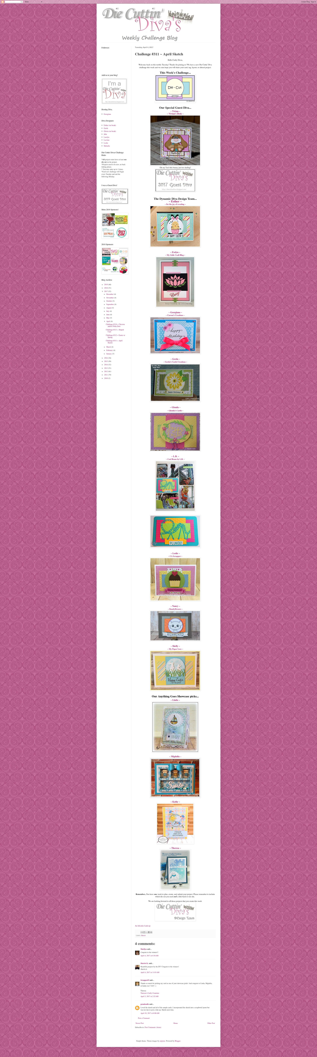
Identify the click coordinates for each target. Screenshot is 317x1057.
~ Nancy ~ (175, 606)
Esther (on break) (110, 125)
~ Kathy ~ (175, 801)
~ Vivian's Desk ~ (175, 113)
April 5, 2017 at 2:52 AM (149, 996)
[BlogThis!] (144, 932)
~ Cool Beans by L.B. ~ (175, 459)
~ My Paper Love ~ (175, 649)
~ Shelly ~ (175, 646)
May (108, 318)
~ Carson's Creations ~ (175, 315)
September (110, 304)
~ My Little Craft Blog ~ (175, 255)
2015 (106, 361)
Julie (105, 134)
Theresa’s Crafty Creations (150, 993)
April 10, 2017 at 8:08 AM (150, 1013)
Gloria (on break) (110, 131)
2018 (106, 288)
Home (175, 1023)
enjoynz (162, 1041)
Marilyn (144, 949)
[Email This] (142, 932)
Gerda (106, 128)
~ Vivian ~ (175, 111)
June (108, 314)
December (110, 294)
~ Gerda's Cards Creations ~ (175, 361)
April (108, 321)
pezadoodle (145, 1004)
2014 (106, 364)
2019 (106, 284)
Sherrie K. (144, 963)
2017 (106, 291)
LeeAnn (106, 140)
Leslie (106, 143)
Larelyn (106, 137)
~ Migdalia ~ (175, 756)
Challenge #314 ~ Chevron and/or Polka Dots (115, 325)
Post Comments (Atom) (153, 1027)
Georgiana (107, 114)
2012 (106, 371)
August (109, 308)
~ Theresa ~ (175, 848)
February (109, 350)
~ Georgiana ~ (175, 312)
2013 (106, 368)
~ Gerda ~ (175, 359)
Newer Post (140, 1023)
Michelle (107, 146)
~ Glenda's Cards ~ (175, 410)
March (108, 347)
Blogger (177, 1041)
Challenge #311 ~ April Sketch (114, 341)
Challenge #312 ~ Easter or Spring (115, 336)
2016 (106, 358)
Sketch (143, 935)
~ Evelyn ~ (175, 252)
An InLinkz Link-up (142, 925)
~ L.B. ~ (175, 456)
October (109, 301)
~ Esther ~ (175, 201)
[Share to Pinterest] (151, 932)
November (110, 297)
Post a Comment (144, 1018)
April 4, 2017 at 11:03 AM (150, 972)
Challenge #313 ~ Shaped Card (115, 330)
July (108, 311)
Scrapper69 (145, 980)
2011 (106, 375)
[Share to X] (146, 932)
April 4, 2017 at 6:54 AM (149, 955)
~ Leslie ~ (175, 553)
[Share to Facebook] (149, 932)
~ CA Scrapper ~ (175, 556)
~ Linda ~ (175, 700)
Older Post (211, 1023)
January (109, 353)
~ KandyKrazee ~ (175, 609)
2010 (106, 378)
